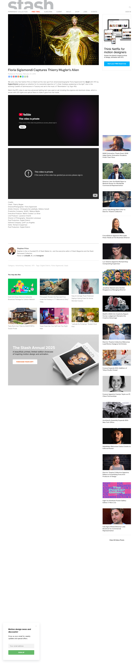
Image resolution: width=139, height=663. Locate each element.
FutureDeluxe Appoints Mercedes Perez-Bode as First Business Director (116, 237)
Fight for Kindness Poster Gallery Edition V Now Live (114, 502)
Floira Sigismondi (57, 265)
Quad (88, 82)
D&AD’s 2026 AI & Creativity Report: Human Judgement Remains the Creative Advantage (116, 316)
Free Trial (36, 12)
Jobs (85, 12)
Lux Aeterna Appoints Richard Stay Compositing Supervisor (115, 263)
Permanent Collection (18, 12)
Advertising (20, 265)
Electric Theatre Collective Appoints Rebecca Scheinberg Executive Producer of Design (116, 474)
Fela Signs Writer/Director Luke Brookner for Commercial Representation (114, 529)
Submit (59, 12)
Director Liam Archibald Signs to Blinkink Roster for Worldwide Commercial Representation (114, 183)
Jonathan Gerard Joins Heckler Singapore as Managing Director (114, 289)
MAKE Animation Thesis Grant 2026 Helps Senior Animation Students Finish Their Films (115, 155)
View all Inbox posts (116, 540)
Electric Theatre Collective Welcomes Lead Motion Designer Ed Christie (116, 343)
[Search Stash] (129, 7)
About (68, 12)
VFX (33, 265)
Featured (27, 265)
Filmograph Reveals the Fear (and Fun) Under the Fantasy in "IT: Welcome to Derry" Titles (54, 299)
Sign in (128, 12)
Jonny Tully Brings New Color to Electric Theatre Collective (114, 211)
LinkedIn (27, 256)
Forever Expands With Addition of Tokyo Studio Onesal (115, 369)
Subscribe (48, 12)
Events (94, 12)
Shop (77, 12)
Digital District (13, 84)
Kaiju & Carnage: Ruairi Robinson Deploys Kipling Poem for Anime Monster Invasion (83, 298)
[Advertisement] (117, 104)
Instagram (40, 256)
